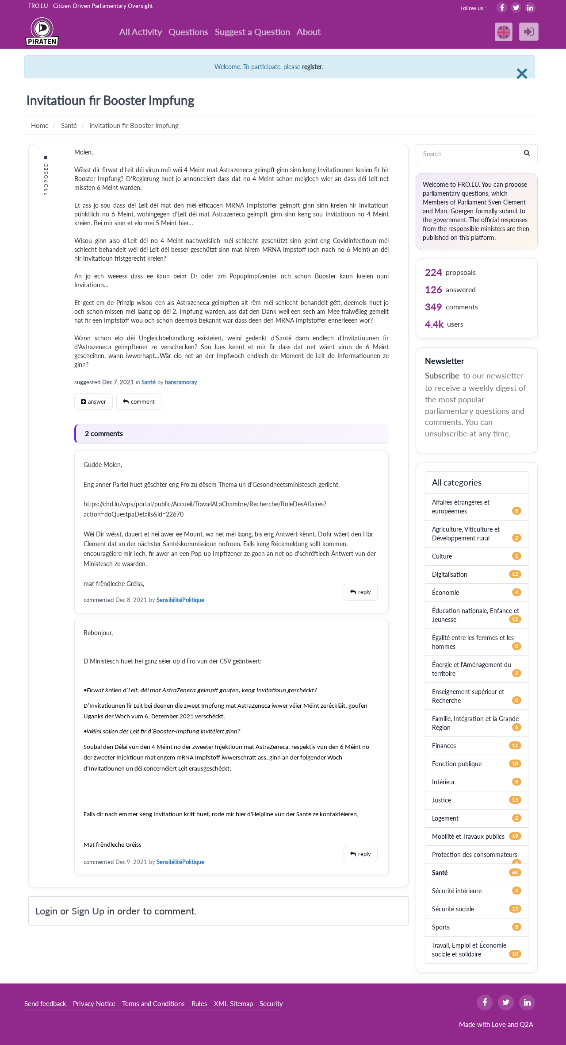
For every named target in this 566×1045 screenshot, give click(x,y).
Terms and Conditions (153, 1003)
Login (46, 911)
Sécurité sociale (453, 909)
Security (271, 1003)
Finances (444, 745)
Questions (188, 31)
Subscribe (442, 375)
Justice (441, 800)
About (309, 31)
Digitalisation (449, 574)
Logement (445, 818)
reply (364, 591)
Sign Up (88, 911)
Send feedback (45, 1003)
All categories (457, 482)
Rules (199, 1003)
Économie (445, 592)
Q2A (526, 1024)
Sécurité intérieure (457, 891)
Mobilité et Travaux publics (468, 836)
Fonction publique (457, 763)
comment (143, 401)
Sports (441, 927)
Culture (442, 556)
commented (99, 599)
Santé (149, 382)
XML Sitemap (233, 1003)
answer (97, 401)
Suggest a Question (252, 31)
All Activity (140, 31)
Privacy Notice (94, 1003)
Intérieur (443, 782)
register (312, 66)
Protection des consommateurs (474, 854)
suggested (87, 382)
